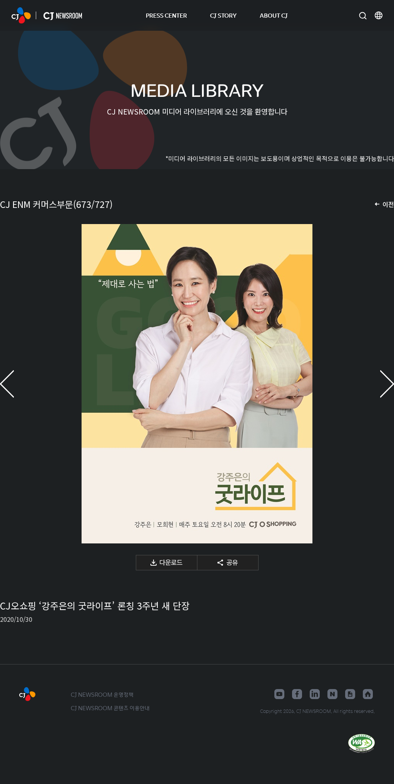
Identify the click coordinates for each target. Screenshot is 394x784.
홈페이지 (368, 694)
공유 (232, 562)
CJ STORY (223, 15)
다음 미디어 (378, 383)
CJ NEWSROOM (21, 15)
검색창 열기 (362, 15)
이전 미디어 (15, 383)
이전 (388, 204)
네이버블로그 (332, 694)
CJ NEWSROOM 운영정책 (102, 694)
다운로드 (170, 562)
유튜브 (279, 694)
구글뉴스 (350, 694)
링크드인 (315, 694)
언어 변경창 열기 (378, 15)
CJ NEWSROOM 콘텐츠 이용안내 (110, 708)
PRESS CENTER (166, 15)
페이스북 (297, 694)
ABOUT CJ (274, 15)
